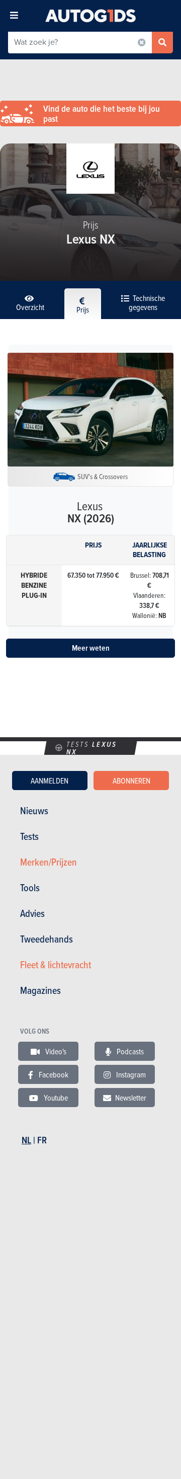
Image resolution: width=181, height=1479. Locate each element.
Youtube (55, 1097)
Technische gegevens (147, 302)
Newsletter (130, 1097)
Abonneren (131, 780)
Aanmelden (49, 780)
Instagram (130, 1074)
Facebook (52, 1074)
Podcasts (129, 1051)
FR (42, 1140)
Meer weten (91, 648)
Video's (55, 1051)
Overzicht (30, 307)
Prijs (82, 309)
